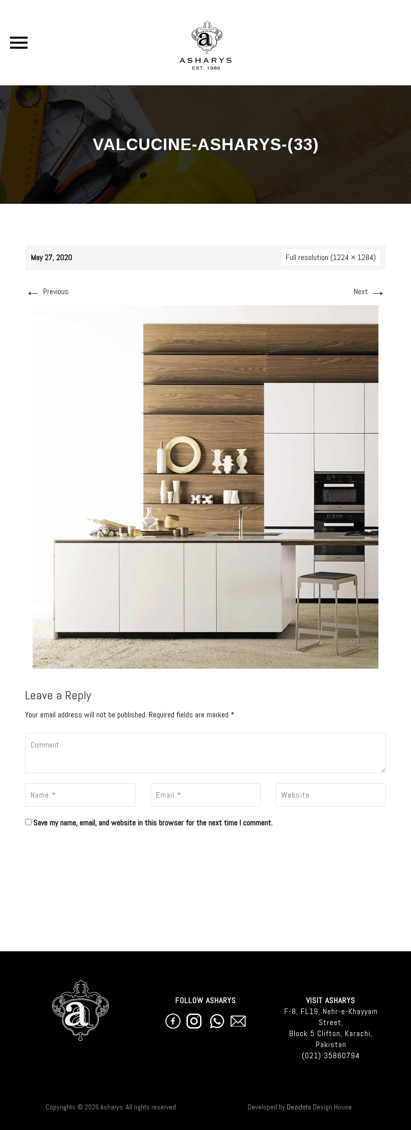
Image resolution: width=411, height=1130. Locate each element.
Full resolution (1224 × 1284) (331, 257)
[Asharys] (205, 42)
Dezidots (299, 1106)
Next (370, 291)
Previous (47, 291)
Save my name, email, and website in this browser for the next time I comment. (153, 822)
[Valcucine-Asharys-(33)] (205, 486)
